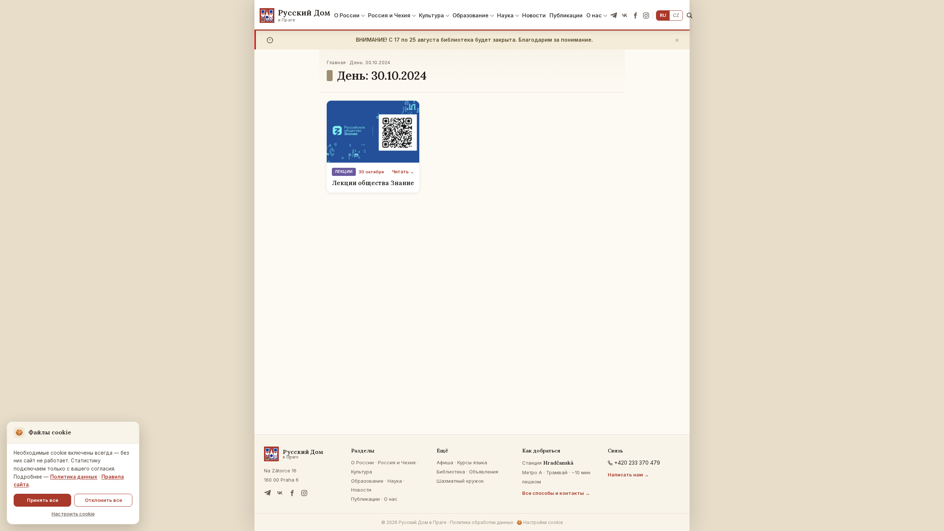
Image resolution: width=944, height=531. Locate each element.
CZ (676, 15)
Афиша (445, 462)
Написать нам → (628, 475)
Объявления (483, 472)
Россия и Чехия (389, 15)
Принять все (42, 500)
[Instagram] (646, 15)
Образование (470, 15)
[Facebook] (635, 15)
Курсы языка (472, 462)
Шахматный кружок (460, 481)
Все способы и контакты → (556, 493)
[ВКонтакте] (624, 15)
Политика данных (73, 477)
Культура (431, 15)
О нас (594, 15)
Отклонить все (103, 500)
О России (347, 15)
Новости (534, 15)
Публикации (566, 15)
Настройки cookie (540, 522)
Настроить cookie (73, 514)
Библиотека (451, 472)
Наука (505, 15)
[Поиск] (689, 15)
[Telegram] (614, 15)
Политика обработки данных (481, 522)
